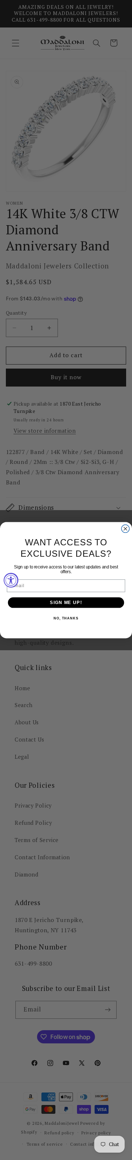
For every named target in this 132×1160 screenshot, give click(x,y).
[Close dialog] (125, 528)
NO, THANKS (66, 618)
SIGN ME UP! (66, 602)
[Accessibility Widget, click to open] (11, 580)
